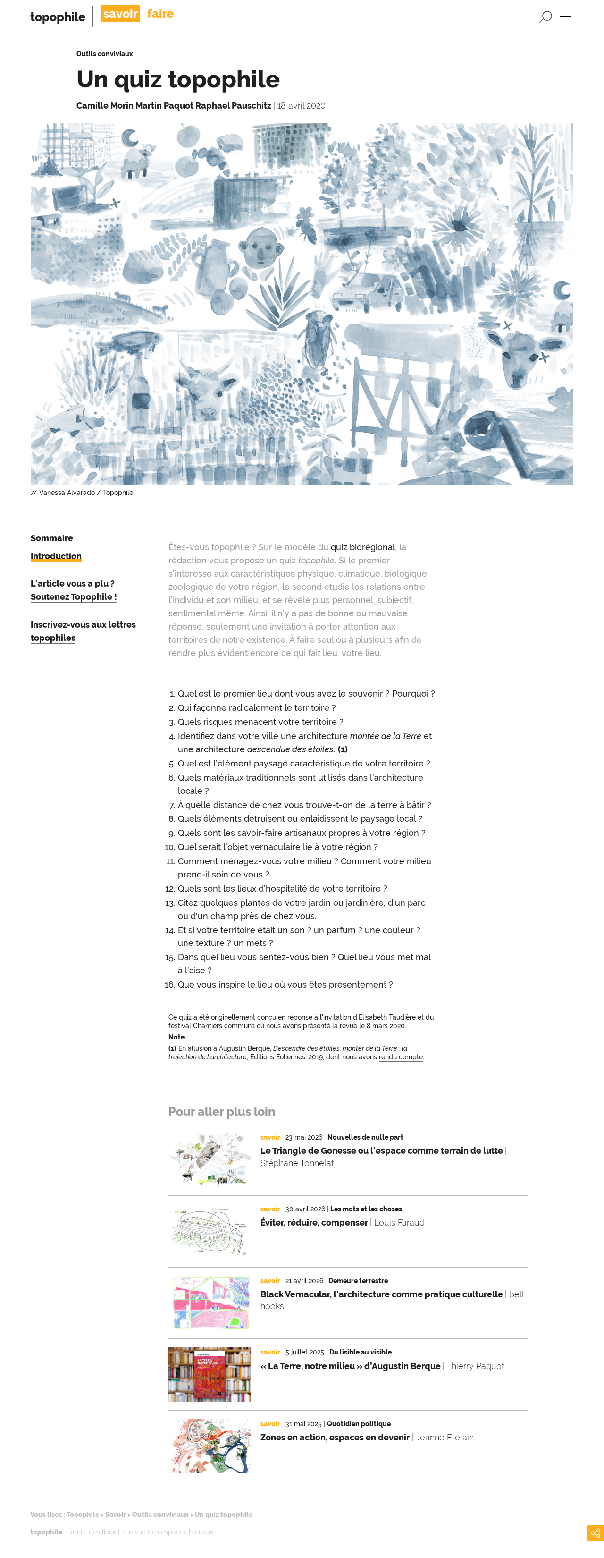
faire (160, 14)
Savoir (115, 1514)
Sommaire (52, 538)
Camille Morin (105, 106)
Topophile (83, 1514)
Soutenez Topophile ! (74, 597)
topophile (57, 17)
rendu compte (401, 1057)
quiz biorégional (363, 547)
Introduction (56, 556)
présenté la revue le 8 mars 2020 (354, 1026)
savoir (120, 14)
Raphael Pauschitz (233, 106)
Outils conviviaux (160, 1514)
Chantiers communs (224, 1026)
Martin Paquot (164, 106)
